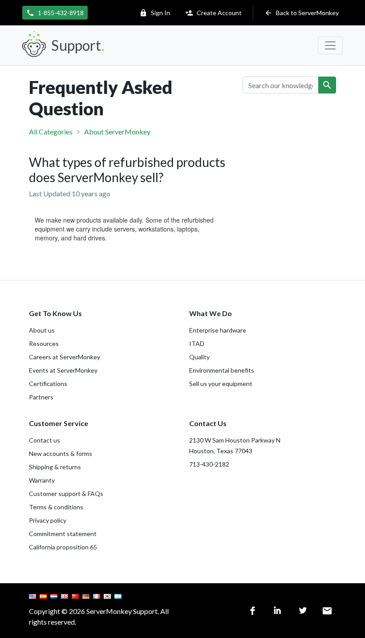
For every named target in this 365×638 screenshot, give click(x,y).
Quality (199, 357)
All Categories (51, 131)
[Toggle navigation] (330, 45)
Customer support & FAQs (66, 493)
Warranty (42, 480)
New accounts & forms (60, 453)
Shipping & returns (55, 467)
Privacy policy (47, 520)
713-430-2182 (209, 464)
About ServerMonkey (117, 131)
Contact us (44, 440)
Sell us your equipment (220, 383)
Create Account (213, 13)
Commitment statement (63, 533)
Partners (41, 397)
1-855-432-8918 (55, 13)
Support (77, 45)
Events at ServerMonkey (63, 370)
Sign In (154, 13)
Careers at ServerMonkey (64, 357)
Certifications (48, 383)
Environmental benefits (221, 370)
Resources (44, 343)
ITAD (196, 343)
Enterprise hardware (217, 330)
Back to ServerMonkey (301, 13)
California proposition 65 (63, 547)
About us (42, 330)
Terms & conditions (56, 507)
